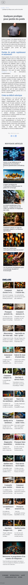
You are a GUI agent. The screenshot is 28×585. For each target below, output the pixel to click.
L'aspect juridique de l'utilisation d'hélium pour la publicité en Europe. (12, 186)
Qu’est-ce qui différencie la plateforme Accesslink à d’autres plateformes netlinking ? (13, 164)
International (14, 575)
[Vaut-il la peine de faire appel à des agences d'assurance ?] (19, 393)
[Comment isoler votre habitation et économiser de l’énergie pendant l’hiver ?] (19, 415)
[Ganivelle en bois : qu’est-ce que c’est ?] (19, 328)
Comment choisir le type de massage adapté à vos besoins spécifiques (13, 229)
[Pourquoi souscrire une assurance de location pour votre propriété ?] (19, 501)
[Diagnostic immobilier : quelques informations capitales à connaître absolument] (8, 436)
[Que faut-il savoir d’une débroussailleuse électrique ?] (19, 371)
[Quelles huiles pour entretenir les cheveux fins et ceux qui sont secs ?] (19, 523)
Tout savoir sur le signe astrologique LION (20, 467)
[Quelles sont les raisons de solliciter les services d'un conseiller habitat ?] (8, 458)
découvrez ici (6, 71)
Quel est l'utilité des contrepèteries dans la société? (13, 249)
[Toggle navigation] (3, 2)
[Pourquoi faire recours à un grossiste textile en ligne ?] (19, 436)
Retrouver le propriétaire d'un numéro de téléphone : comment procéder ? (14, 558)
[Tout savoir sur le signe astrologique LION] (19, 458)
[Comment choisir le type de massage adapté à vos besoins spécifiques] (13, 219)
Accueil (2, 7)
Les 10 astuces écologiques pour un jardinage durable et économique (13, 269)
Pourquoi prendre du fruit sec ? (8, 314)
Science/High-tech (10, 577)
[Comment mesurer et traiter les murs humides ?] (19, 306)
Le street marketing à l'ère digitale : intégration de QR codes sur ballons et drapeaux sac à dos (13, 207)
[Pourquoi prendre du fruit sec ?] (8, 306)
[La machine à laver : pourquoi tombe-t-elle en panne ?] (8, 501)
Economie (5, 575)
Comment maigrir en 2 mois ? (7, 378)
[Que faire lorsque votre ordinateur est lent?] (8, 523)
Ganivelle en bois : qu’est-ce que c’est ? (19, 335)
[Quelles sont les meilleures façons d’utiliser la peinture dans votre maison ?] (8, 393)
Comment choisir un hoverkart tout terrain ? (20, 488)
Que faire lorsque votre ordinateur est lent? (8, 531)
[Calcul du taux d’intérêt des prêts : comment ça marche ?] (19, 349)
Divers (7, 7)
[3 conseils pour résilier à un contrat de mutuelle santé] (8, 479)
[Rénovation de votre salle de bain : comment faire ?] (8, 328)
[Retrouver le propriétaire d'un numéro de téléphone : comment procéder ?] (14, 547)
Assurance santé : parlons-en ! (8, 357)
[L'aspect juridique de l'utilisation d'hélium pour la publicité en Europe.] (13, 176)
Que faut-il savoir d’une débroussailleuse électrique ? (19, 380)
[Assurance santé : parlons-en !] (8, 349)
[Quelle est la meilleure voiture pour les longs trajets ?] (8, 415)
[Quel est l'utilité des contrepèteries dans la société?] (13, 240)
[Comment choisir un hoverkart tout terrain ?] (19, 479)
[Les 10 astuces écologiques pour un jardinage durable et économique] (13, 259)
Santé (23, 575)
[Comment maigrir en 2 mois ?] (7, 370)
